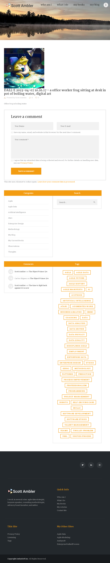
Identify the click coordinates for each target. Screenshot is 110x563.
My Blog (11, 235)
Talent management (77, 425)
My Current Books (16, 240)
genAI (66, 368)
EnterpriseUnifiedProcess (68, 544)
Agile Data (12, 206)
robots (63, 402)
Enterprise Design (16, 223)
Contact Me (62, 510)
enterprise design (70, 363)
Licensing (12, 537)
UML (64, 436)
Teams (64, 430)
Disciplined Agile (77, 346)
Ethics (90, 363)
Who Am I (61, 497)
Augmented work (82, 306)
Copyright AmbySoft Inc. (18, 558)
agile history (77, 284)
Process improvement (77, 379)
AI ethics (76, 295)
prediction (84, 374)
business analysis (71, 312)
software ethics (77, 419)
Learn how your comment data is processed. (56, 181)
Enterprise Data (76, 357)
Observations (13, 246)
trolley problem (83, 430)
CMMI (90, 312)
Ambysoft (61, 540)
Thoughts (12, 252)
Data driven (76, 329)
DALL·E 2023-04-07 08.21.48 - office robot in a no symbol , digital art (9, 68)
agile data (82, 272)
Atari (10, 218)
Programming (76, 391)
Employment (76, 351)
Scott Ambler (21, 97)
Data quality (77, 340)
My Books (61, 503)
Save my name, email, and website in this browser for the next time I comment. (47, 132)
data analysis (76, 323)
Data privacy (77, 334)
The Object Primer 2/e (38, 271)
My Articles (62, 507)
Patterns (67, 374)
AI (89, 289)
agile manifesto (73, 289)
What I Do (61, 500)
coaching (71, 317)
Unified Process (82, 436)
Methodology (14, 229)
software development (77, 413)
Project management (76, 396)
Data (85, 317)
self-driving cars (83, 402)
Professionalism (77, 385)
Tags (10, 540)
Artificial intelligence (17, 212)
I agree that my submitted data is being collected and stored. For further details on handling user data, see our (56, 161)
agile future (76, 278)
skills (76, 408)
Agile (10, 201)
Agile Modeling (63, 537)
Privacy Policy (26, 163)
